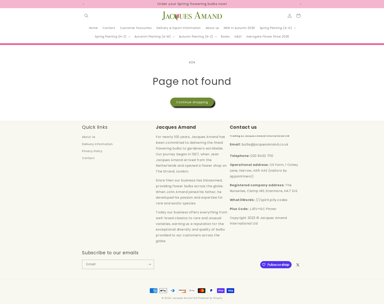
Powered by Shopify (210, 298)
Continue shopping (192, 102)
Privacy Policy (92, 151)
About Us (88, 137)
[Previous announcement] (83, 4)
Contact (88, 158)
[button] (86, 15)
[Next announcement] (300, 4)
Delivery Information (97, 144)
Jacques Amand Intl (185, 298)
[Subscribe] (149, 264)
